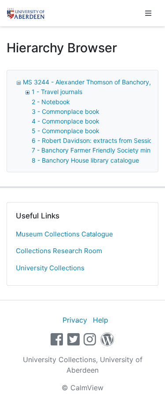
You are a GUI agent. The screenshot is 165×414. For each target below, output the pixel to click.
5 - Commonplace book (65, 130)
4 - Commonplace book (65, 121)
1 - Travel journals (57, 91)
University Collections (50, 268)
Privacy (74, 320)
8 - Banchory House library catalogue (85, 160)
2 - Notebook (51, 101)
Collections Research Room (59, 251)
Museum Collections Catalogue (64, 234)
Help (100, 320)
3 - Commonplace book (65, 111)
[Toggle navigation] (148, 13)
